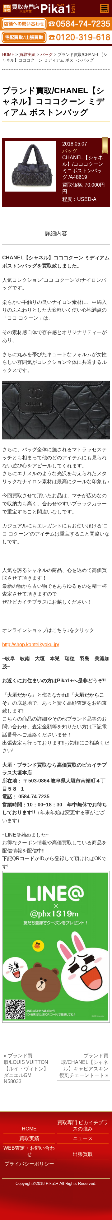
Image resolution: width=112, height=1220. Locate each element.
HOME (8, 54)
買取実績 (27, 54)
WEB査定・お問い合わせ (29, 1151)
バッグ (46, 54)
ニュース (83, 1138)
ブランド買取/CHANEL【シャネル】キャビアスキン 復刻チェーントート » (83, 1065)
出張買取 (83, 1154)
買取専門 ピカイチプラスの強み (82, 1125)
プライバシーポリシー (29, 1164)
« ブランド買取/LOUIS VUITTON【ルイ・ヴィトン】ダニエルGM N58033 (26, 1068)
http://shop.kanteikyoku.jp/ (30, 644)
